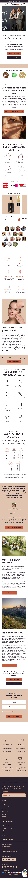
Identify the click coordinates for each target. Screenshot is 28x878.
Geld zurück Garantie (7, 807)
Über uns (4, 809)
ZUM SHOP (14, 57)
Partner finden (5, 835)
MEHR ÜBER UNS (9, 593)
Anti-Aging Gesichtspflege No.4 (9, 216)
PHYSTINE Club (6, 811)
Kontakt (3, 830)
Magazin (4, 816)
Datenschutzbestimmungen (9, 710)
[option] (14, 1)
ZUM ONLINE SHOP (14, 361)
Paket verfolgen (5, 825)
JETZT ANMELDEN (14, 716)
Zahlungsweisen (6, 846)
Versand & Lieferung (7, 844)
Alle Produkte (5, 804)
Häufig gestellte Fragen (7, 828)
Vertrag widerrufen (8, 859)
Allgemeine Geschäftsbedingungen (10, 851)
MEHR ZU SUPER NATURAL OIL (14, 111)
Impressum (4, 849)
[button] (19, 4)
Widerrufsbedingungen (7, 856)
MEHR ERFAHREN (14, 53)
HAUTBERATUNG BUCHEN (14, 527)
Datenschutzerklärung (7, 853)
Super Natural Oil (6, 814)
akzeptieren (11, 710)
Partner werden (5, 832)
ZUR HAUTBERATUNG (14, 683)
